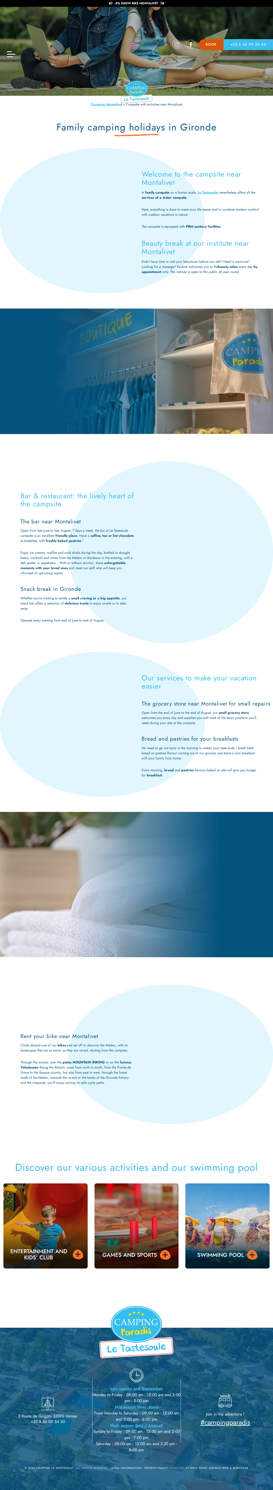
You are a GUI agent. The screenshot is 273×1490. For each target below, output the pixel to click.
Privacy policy (156, 1468)
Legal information (126, 1468)
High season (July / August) (136, 1425)
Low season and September (136, 1388)
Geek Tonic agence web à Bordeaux (219, 1468)
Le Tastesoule (207, 192)
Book (211, 44)
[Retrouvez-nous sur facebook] (191, 44)
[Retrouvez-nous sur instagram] (177, 44)
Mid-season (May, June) (136, 1407)
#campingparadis (225, 1422)
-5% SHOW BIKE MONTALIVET (136, 3)
